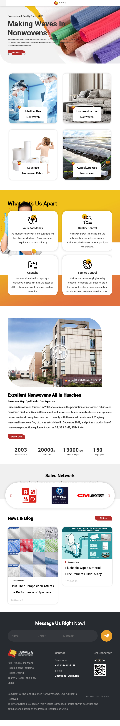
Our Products (16, 52)
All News (103, 518)
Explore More (16, 436)
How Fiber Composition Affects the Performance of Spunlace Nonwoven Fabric (32, 592)
